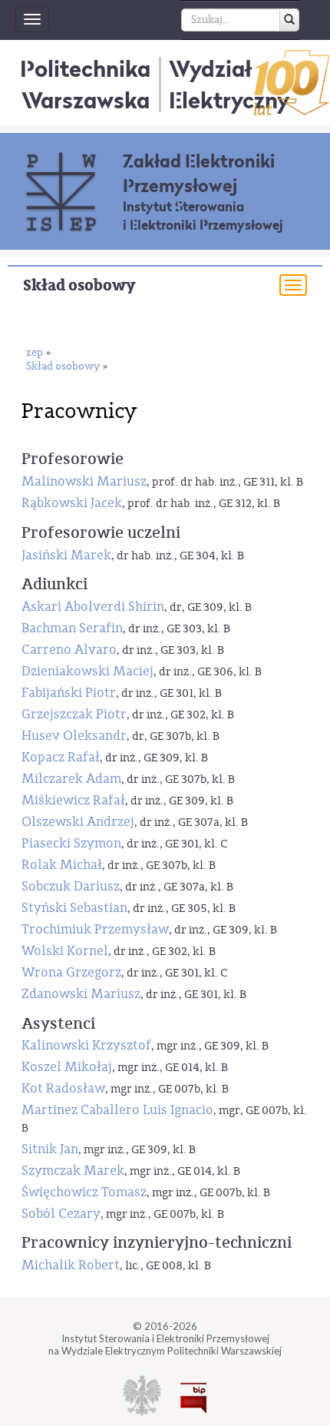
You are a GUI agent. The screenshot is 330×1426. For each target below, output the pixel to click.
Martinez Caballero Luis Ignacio (117, 1110)
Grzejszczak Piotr (74, 714)
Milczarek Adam (71, 779)
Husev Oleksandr (74, 736)
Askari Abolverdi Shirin (92, 607)
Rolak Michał (61, 865)
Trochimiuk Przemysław (95, 929)
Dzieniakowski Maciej (87, 671)
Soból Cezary (61, 1213)
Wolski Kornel (64, 951)
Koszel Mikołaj (66, 1067)
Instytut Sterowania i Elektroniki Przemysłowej (203, 216)
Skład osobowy (79, 285)
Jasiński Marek (66, 555)
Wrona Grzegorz (71, 972)
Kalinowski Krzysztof (86, 1045)
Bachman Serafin (72, 628)
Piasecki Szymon (71, 843)
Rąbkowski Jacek (71, 503)
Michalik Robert (70, 1265)
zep (34, 353)
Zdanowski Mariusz (80, 994)
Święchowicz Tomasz (84, 1192)
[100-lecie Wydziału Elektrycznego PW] (292, 82)
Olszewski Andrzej (77, 822)
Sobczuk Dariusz (70, 886)
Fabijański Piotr (68, 693)
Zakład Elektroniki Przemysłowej (199, 173)
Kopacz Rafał (60, 757)
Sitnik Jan (49, 1149)
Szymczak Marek (72, 1170)
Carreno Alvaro (69, 650)
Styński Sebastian (74, 908)
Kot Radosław (63, 1088)
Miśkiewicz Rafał (73, 800)
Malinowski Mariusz (84, 481)
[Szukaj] (289, 20)
